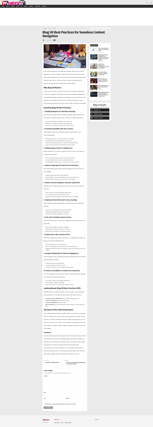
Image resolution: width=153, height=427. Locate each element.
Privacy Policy (56, 422)
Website (67, 398)
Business (31, 6)
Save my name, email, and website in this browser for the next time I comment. (60, 404)
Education (37, 6)
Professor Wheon (68, 422)
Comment (46, 375)
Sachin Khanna (49, 40)
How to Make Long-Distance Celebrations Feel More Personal (103, 80)
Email (45, 398)
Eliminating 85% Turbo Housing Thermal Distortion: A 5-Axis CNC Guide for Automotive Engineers (103, 57)
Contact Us (44, 6)
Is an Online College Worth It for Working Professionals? (102, 73)
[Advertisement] (76, 16)
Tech (54, 40)
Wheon (46, 422)
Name (45, 392)
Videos (62, 422)
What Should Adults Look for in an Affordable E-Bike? (103, 87)
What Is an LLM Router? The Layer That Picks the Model (103, 49)
